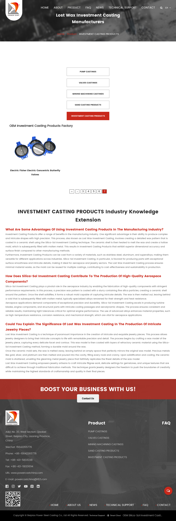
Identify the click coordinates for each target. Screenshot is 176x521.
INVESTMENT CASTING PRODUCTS (107, 457)
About (58, 7)
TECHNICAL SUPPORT (123, 7)
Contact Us (88, 398)
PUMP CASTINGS (97, 431)
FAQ (88, 7)
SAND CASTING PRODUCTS (103, 450)
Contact (148, 7)
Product (74, 7)
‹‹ (72, 191)
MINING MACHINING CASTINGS (105, 444)
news (93, 505)
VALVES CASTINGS (98, 438)
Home (45, 7)
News (100, 7)
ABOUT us (74, 505)
